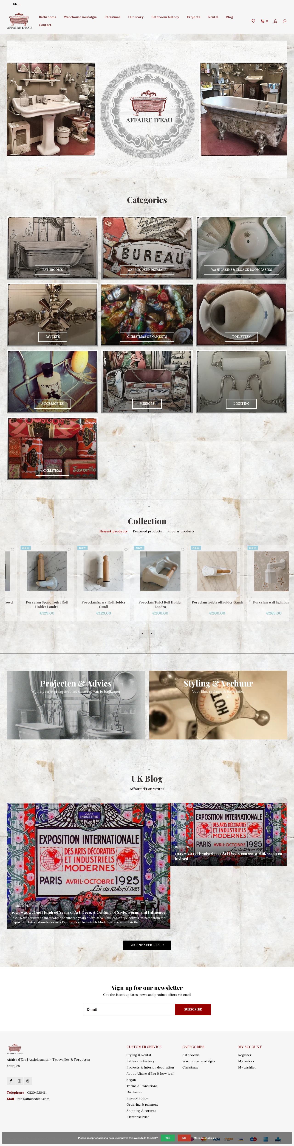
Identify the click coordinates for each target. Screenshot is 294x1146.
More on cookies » (205, 1138)
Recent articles (144, 945)
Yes (167, 1138)
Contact (45, 25)
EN (15, 4)
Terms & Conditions (142, 1086)
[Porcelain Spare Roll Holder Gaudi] (33, 571)
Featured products (147, 531)
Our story (136, 17)
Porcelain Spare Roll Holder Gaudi (33, 604)
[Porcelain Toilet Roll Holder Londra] (90, 571)
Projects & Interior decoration (150, 1067)
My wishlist (247, 1067)
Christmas (112, 17)
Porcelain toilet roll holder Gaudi (147, 602)
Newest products (113, 531)
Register (245, 1055)
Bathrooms (47, 17)
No (184, 1138)
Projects (193, 17)
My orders (246, 1061)
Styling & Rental (139, 1055)
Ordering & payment (142, 1104)
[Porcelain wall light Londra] (204, 571)
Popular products (181, 531)
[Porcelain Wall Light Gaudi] (260, 571)
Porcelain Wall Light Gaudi (260, 602)
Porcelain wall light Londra (204, 602)
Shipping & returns (141, 1111)
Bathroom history (165, 17)
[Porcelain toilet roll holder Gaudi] (147, 571)
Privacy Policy (137, 1098)
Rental (213, 17)
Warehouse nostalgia (80, 17)
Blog (229, 17)
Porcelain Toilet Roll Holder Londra (90, 604)
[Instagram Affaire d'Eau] (19, 1081)
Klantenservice (138, 1117)
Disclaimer (135, 1092)
